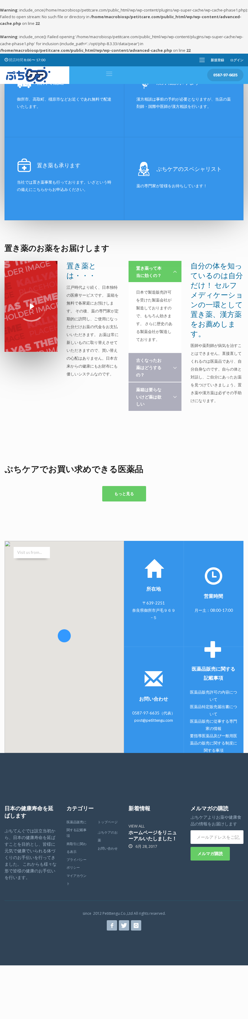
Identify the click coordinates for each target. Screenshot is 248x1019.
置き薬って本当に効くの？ (149, 271)
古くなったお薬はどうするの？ (149, 367)
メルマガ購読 (210, 853)
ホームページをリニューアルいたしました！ (153, 835)
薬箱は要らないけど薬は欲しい (149, 397)
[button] (64, 640)
